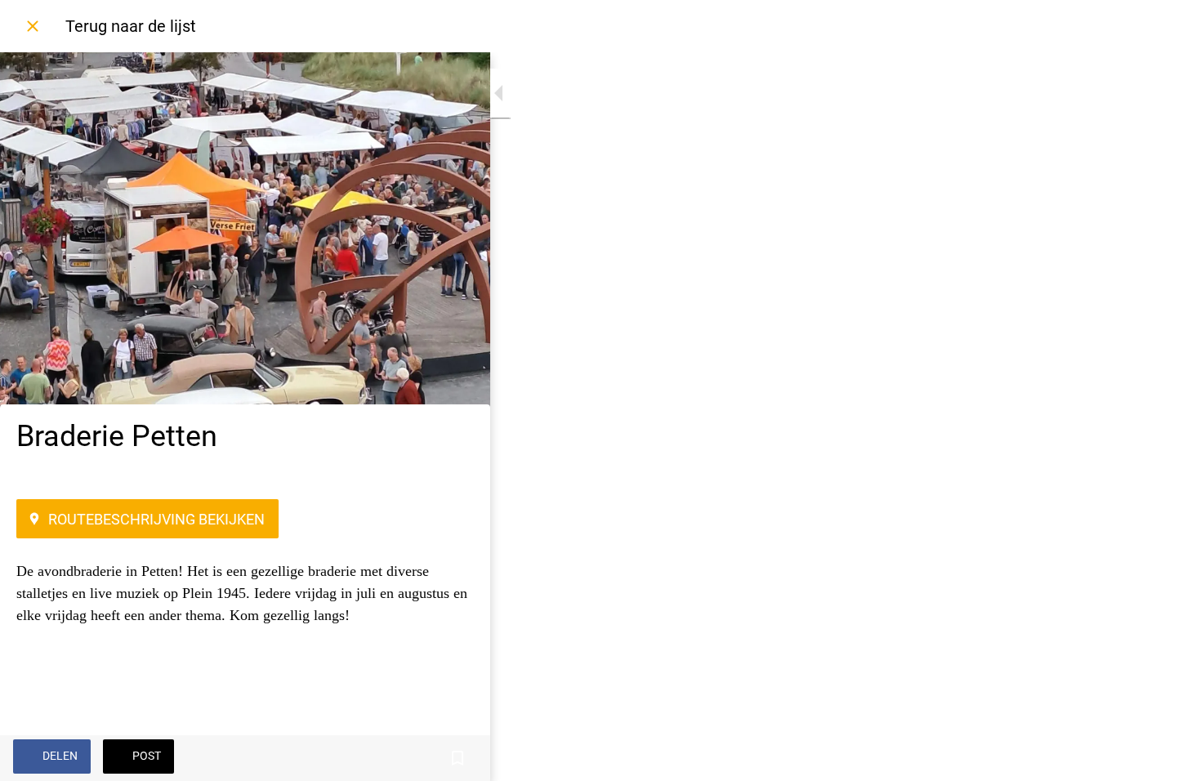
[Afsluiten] (32, 26)
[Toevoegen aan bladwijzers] (457, 758)
